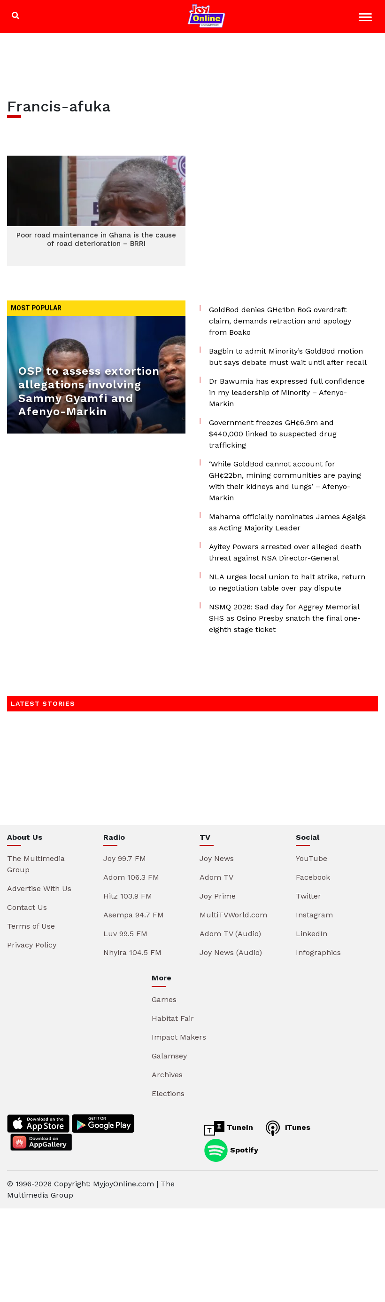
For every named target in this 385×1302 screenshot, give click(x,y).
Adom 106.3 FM (131, 877)
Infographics (318, 952)
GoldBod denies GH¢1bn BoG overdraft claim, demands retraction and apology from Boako (280, 321)
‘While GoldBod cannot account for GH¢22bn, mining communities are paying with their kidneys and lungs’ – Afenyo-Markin (285, 480)
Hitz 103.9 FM (127, 896)
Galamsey (169, 1055)
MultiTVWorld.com (233, 914)
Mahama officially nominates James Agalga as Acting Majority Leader (287, 522)
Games (164, 999)
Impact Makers (179, 1037)
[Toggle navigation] (366, 18)
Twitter (308, 896)
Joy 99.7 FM (124, 858)
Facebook (313, 877)
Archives (167, 1074)
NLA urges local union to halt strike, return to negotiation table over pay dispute (287, 582)
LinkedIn (311, 933)
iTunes (296, 1127)
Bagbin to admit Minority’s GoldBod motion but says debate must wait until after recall (288, 357)
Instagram (314, 914)
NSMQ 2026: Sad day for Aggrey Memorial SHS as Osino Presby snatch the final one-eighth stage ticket (285, 618)
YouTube (311, 858)
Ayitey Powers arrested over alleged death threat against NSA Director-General (285, 552)
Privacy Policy (31, 944)
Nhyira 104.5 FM (132, 952)
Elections (168, 1093)
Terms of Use (31, 926)
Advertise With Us (39, 888)
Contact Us (27, 907)
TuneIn (238, 1127)
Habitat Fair (173, 1018)
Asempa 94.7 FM (133, 914)
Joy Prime (218, 896)
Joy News (217, 858)
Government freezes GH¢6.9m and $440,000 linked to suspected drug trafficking (273, 434)
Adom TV (216, 877)
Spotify (243, 1149)
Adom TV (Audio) (230, 933)
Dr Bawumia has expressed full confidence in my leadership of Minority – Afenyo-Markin (287, 392)
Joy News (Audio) (231, 952)
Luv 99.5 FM (125, 933)
